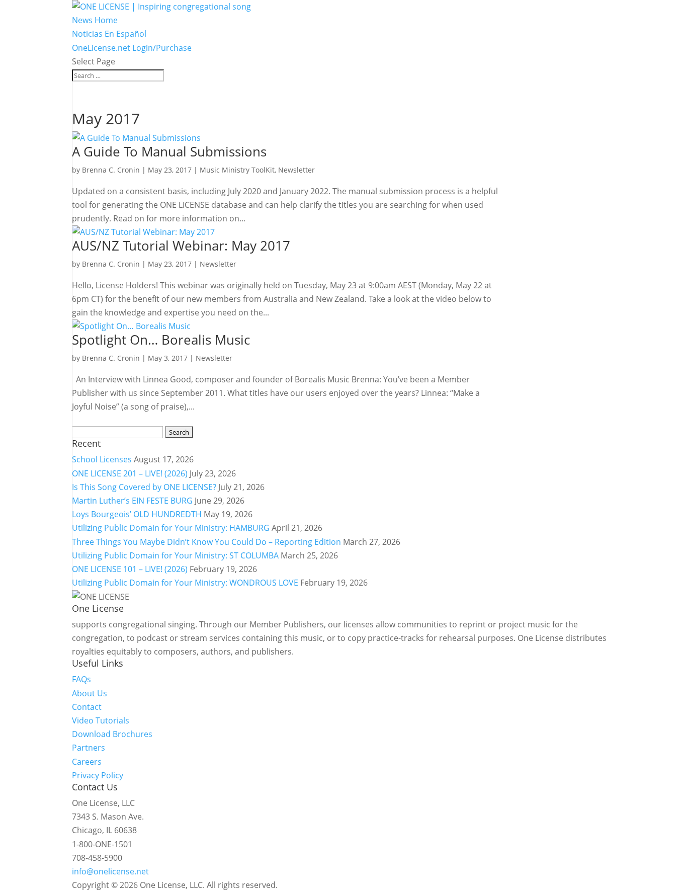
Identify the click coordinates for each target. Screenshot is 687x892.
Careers (87, 761)
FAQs (81, 679)
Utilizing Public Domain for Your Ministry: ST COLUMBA (175, 555)
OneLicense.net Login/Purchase (132, 47)
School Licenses (102, 459)
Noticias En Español (109, 33)
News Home (95, 20)
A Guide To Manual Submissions (169, 151)
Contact (87, 706)
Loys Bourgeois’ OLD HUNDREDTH (137, 514)
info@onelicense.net (110, 871)
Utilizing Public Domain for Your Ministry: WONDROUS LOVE (185, 582)
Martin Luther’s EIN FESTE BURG (132, 500)
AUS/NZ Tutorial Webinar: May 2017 (181, 245)
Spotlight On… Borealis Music (161, 340)
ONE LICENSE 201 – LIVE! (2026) (130, 473)
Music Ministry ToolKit (237, 170)
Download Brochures (112, 734)
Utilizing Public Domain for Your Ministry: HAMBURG (171, 527)
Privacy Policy (97, 775)
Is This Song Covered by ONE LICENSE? (144, 487)
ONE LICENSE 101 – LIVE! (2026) (130, 569)
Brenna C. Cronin (111, 170)
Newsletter (296, 170)
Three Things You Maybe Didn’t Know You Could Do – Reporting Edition (206, 541)
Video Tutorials (100, 720)
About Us (89, 693)
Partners (88, 747)
